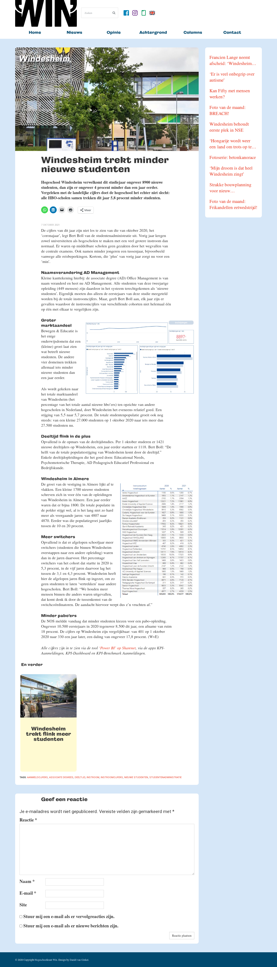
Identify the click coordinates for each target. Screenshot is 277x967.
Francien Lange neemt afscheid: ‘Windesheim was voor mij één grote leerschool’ (230, 60)
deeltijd (80, 777)
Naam (27, 881)
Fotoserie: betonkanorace (232, 157)
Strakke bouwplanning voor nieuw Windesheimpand (230, 187)
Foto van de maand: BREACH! (227, 110)
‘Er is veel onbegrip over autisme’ (231, 77)
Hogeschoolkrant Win (46, 959)
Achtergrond (153, 32)
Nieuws (74, 32)
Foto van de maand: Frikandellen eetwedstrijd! (233, 204)
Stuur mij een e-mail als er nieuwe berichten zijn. (70, 926)
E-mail (27, 893)
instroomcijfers (112, 777)
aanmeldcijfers (37, 777)
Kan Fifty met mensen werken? (229, 93)
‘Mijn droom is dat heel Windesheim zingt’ (231, 171)
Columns (193, 32)
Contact (232, 32)
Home (35, 32)
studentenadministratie (165, 777)
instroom (93, 777)
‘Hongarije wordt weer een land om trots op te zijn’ (230, 144)
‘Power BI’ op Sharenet (117, 647)
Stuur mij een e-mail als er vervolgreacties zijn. (68, 916)
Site (23, 905)
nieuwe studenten (136, 777)
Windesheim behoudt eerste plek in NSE (229, 127)
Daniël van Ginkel (79, 959)
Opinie (114, 32)
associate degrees (61, 777)
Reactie (28, 820)
